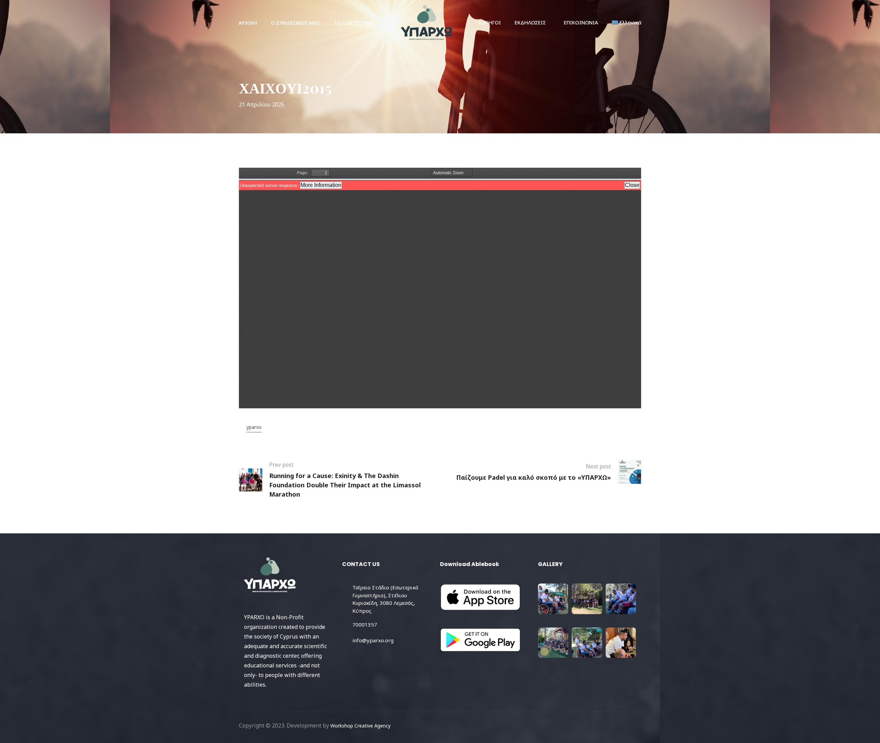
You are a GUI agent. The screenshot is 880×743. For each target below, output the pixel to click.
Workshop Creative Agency (360, 725)
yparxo (254, 427)
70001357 (364, 624)
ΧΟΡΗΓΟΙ (489, 22)
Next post (598, 466)
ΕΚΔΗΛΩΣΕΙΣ (530, 22)
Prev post (281, 464)
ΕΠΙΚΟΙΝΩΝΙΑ (581, 22)
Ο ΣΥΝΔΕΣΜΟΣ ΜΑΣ (295, 22)
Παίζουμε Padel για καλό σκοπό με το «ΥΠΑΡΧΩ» (533, 477)
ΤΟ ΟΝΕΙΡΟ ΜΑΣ (354, 22)
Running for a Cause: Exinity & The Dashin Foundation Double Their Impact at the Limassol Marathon (345, 485)
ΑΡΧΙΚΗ (248, 22)
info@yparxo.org (373, 640)
